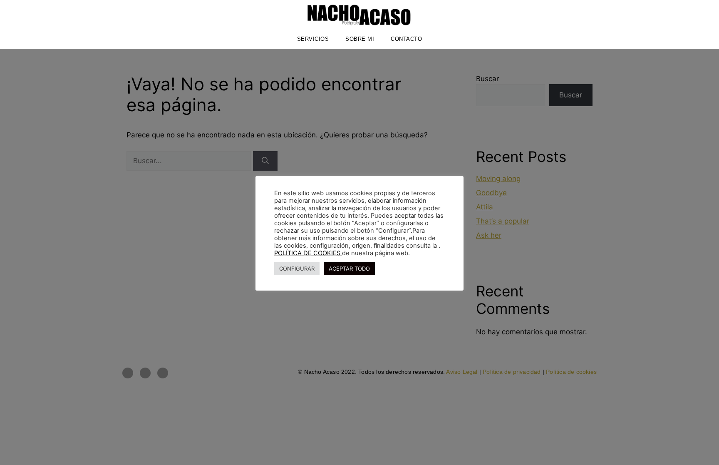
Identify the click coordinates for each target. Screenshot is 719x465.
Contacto (406, 39)
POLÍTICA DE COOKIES (308, 253)
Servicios (313, 39)
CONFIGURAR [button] (297, 268)
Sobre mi (359, 39)
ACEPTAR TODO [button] (349, 268)
